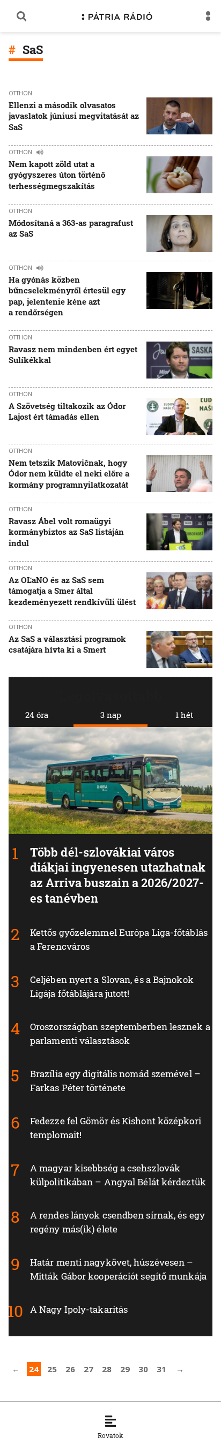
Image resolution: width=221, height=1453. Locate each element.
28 (107, 1369)
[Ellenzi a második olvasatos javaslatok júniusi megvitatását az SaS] (179, 117)
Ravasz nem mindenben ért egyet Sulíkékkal (73, 354)
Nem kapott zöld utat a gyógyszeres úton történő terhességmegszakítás (57, 174)
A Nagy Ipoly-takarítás (79, 1309)
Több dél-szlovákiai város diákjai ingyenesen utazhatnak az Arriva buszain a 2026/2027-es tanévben (117, 875)
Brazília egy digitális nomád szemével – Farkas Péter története (115, 1081)
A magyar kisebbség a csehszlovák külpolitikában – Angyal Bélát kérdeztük (118, 1175)
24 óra (36, 714)
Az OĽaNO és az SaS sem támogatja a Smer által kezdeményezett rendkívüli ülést (72, 590)
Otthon (20, 93)
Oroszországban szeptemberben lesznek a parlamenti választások (120, 1033)
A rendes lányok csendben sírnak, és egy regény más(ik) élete (117, 1222)
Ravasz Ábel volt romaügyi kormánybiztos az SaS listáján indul (66, 532)
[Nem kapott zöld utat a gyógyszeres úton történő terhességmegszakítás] (179, 175)
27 (88, 1369)
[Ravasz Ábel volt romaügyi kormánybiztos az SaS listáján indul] (179, 533)
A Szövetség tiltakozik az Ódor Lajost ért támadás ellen (67, 411)
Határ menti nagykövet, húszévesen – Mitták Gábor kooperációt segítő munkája (118, 1269)
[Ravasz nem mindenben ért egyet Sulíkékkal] (179, 360)
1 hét (184, 714)
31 (161, 1369)
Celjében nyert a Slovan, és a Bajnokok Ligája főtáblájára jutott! (112, 986)
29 (125, 1369)
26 (70, 1369)
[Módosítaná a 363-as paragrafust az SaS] (179, 233)
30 (143, 1369)
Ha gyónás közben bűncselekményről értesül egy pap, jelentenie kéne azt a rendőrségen (67, 295)
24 (34, 1369)
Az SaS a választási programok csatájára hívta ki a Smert (67, 644)
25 (52, 1369)
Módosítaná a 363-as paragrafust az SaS (71, 228)
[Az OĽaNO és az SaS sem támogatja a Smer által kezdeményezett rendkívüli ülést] (179, 591)
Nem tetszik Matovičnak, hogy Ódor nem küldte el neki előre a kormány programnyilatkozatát (69, 473)
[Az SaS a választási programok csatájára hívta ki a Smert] (179, 649)
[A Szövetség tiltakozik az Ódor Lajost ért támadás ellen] (179, 416)
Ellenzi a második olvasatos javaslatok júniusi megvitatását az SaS (74, 116)
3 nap (110, 714)
